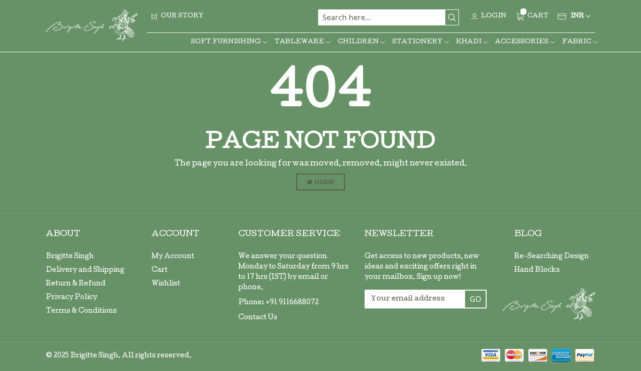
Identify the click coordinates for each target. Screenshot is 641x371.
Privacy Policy (71, 297)
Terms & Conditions (81, 311)
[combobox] (388, 17)
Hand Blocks (537, 270)
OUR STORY (182, 16)
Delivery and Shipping (85, 270)
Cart (160, 270)
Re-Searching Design (551, 256)
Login (493, 16)
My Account (173, 256)
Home (324, 181)
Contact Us (257, 318)
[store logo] (91, 25)
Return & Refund (76, 284)
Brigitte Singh (70, 256)
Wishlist (166, 284)
